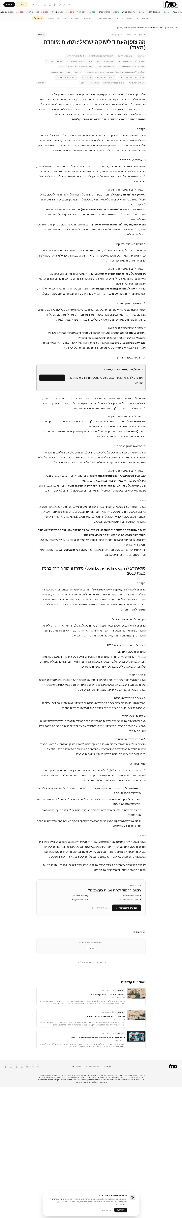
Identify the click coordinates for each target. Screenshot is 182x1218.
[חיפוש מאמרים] (37, 4)
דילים (65, 18)
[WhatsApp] (45, 4)
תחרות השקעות (53, 18)
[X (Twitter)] (64, 4)
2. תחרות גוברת (86, 77)
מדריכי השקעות (132, 18)
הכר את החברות (105, 18)
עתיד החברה (94, 83)
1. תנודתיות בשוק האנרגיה (106, 77)
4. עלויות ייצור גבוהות (136, 83)
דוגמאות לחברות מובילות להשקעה (101, 56)
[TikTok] (54, 4)
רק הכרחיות (106, 1210)
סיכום (61, 67)
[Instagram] (59, 4)
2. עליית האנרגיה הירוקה (75, 56)
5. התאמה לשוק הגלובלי (105, 67)
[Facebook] (50, 4)
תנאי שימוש (76, 1066)
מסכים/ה (120, 1210)
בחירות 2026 (87, 18)
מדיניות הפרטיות (56, 1199)
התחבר (22, 4)
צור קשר (107, 1066)
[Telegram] (69, 4)
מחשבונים (74, 18)
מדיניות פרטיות (92, 1066)
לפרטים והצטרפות (54, 378)
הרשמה (9, 4)
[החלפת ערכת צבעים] (32, 4)
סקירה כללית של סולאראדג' (60, 72)
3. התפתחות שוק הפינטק (105, 61)
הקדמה (141, 56)
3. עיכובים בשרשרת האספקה (66, 77)
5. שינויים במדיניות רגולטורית (114, 83)
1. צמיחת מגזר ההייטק (126, 56)
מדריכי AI (120, 18)
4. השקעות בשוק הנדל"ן (54, 61)
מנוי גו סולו (38, 18)
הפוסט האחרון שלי (64, 94)
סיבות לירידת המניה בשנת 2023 (132, 77)
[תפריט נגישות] (5, 1066)
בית (177, 27)
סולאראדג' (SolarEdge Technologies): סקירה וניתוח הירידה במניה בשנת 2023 (114, 72)
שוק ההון (145, 18)
